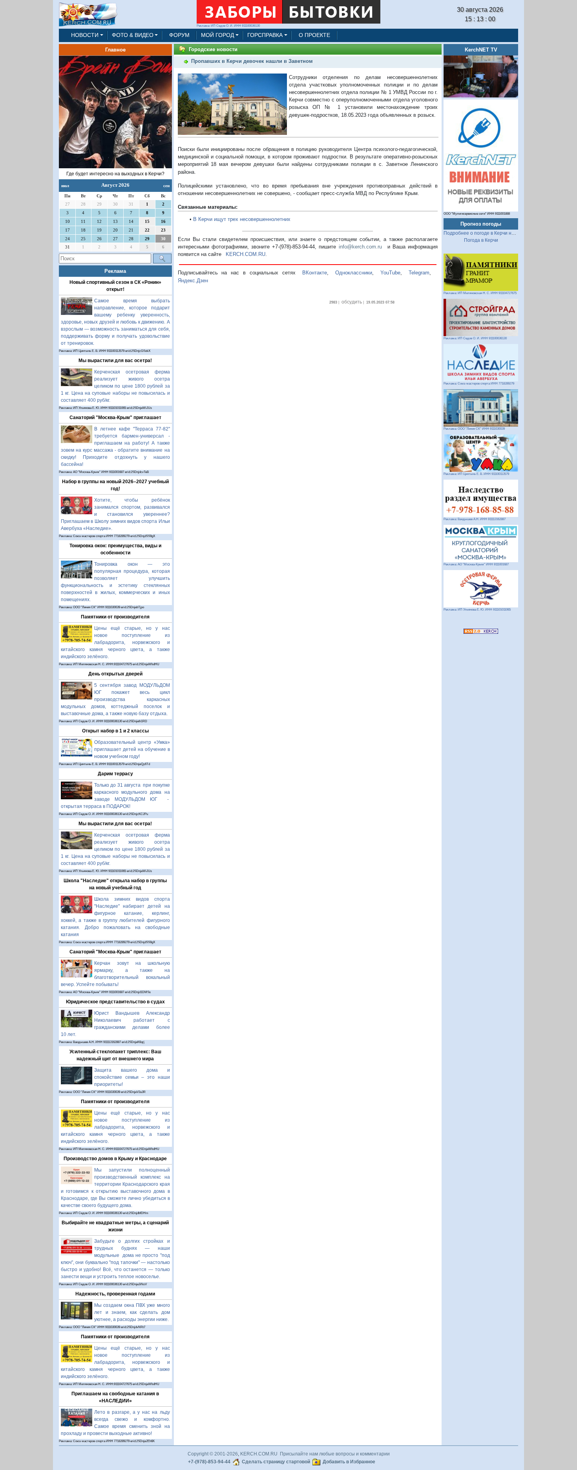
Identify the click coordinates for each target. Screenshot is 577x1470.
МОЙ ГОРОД (217, 35)
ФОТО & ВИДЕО (132, 35)
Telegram (419, 273)
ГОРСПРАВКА (265, 35)
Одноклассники (353, 273)
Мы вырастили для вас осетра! (115, 360)
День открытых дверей (115, 674)
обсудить (351, 302)
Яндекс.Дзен (193, 280)
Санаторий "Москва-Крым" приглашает (115, 417)
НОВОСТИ (85, 35)
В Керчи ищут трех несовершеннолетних (241, 219)
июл (65, 185)
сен (166, 185)
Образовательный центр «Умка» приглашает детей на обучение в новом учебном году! (132, 749)
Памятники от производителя (115, 617)
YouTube (390, 273)
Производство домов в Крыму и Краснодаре (115, 1158)
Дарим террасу (115, 773)
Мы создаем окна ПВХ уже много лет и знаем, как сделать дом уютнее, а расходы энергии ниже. (132, 1312)
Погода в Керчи (481, 240)
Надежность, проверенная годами (115, 1294)
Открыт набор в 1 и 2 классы (115, 731)
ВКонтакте (314, 273)
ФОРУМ (179, 35)
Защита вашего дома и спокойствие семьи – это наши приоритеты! (132, 1077)
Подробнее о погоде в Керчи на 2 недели (490, 233)
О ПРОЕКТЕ (314, 35)
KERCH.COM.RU (245, 254)
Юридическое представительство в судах (115, 1002)
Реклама (115, 271)
